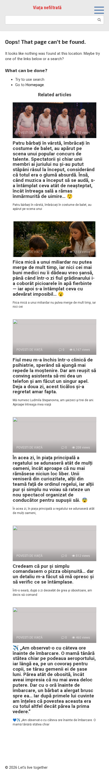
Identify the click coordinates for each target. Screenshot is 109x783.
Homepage (35, 85)
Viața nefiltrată (47, 7)
